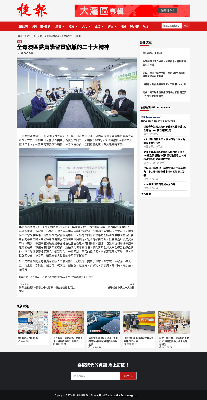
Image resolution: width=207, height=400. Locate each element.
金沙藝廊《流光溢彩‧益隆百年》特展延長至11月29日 (164, 63)
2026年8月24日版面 (153, 53)
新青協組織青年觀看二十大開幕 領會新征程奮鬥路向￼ (47, 288)
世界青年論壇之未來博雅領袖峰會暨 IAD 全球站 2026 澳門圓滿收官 (165, 128)
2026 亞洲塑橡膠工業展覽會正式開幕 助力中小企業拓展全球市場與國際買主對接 (165, 172)
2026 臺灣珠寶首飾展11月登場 (159, 184)
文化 (84, 26)
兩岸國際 (45, 26)
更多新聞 (146, 193)
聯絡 (145, 26)
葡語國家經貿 (95, 331)
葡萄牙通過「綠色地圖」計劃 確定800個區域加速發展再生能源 (164, 74)
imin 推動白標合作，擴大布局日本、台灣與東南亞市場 (164, 141)
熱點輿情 (134, 26)
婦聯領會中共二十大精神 (121, 286)
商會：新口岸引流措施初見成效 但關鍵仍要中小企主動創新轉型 (164, 94)
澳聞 (34, 26)
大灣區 (57, 26)
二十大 (66, 276)
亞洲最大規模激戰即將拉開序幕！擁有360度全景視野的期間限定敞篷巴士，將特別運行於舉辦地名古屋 (165, 155)
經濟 (71, 26)
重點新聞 (23, 26)
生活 (97, 26)
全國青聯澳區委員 (79, 276)
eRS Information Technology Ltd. (120, 395)
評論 (110, 26)
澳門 (91, 276)
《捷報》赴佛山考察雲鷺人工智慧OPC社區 (164, 84)
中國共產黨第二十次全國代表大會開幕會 (43, 276)
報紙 (123, 26)
